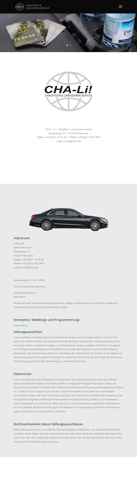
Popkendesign (21, 325)
